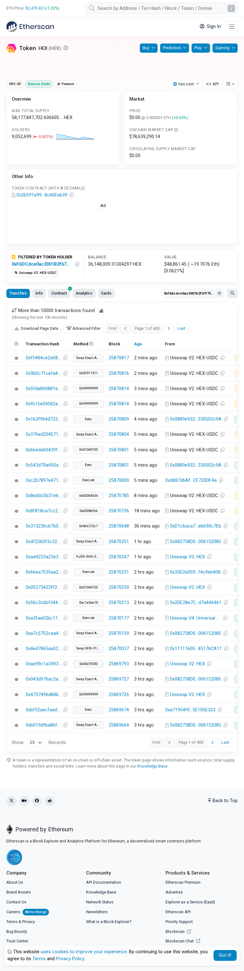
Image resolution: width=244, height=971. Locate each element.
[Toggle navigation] (232, 27)
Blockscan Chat (180, 941)
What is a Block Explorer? (108, 921)
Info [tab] (39, 293)
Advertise (174, 892)
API (216, 84)
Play (198, 47)
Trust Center (17, 941)
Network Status (99, 902)
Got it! (225, 955)
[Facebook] (37, 801)
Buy (146, 47)
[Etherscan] (30, 26)
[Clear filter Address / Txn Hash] (219, 293)
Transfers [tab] (18, 293)
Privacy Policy (70, 958)
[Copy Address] (71, 195)
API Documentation (103, 882)
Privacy (28, 921)
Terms (11, 921)
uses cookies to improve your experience (84, 951)
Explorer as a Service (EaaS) (190, 902)
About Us (14, 882)
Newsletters (97, 911)
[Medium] (24, 801)
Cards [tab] (106, 293)
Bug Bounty (16, 931)
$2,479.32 (34, 8)
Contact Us (16, 902)
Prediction (172, 47)
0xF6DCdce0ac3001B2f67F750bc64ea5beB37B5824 (42, 264)
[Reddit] (49, 801)
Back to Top (225, 800)
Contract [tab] (59, 293)
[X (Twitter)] (11, 801)
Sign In (213, 26)
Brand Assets (18, 892)
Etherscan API (178, 911)
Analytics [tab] (84, 293)
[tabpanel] (122, 527)
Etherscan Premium (183, 882)
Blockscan (176, 931)
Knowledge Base (152, 766)
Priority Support (179, 921)
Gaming (222, 47)
